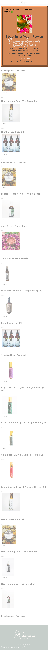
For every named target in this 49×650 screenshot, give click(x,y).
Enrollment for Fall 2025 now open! (24, 61)
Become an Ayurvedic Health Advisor (24, 43)
